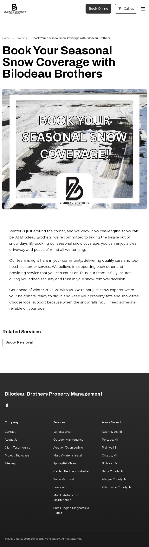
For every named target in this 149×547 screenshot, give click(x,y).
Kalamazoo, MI (112, 431)
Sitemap (10, 463)
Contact (10, 431)
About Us (11, 439)
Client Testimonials (17, 447)
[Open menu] (143, 9)
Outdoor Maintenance (68, 439)
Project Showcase (17, 455)
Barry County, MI (113, 471)
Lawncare (60, 487)
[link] (71, 38)
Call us (129, 8)
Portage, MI (110, 439)
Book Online (98, 8)
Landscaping (62, 431)
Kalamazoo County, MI (117, 487)
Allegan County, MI (115, 479)
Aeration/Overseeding (68, 447)
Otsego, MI (109, 455)
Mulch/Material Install (67, 455)
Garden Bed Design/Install (71, 471)
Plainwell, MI (110, 447)
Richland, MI (110, 463)
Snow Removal (19, 342)
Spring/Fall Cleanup (66, 463)
